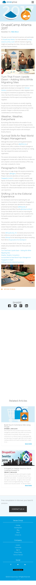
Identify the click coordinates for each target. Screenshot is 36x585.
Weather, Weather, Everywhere (10, 255)
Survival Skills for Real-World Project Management (16, 257)
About (18, 532)
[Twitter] (17, 564)
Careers (18, 545)
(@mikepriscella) (26, 209)
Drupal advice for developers (17, 240)
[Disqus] (18, 335)
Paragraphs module (7, 178)
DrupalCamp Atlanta (9, 39)
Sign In (18, 550)
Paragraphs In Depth (7, 260)
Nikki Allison (15, 32)
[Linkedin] (25, 564)
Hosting (18, 525)
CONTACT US (17, 509)
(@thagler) (12, 174)
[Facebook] (10, 564)
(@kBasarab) (21, 207)
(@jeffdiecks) (22, 144)
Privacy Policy (18, 552)
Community (18, 547)
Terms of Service (18, 555)
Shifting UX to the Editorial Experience (12, 262)
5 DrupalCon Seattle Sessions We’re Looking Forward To (17, 469)
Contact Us (18, 535)
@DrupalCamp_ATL (11, 233)
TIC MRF (18, 579)
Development (18, 527)
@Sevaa (7, 237)
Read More (28, 444)
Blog (18, 530)
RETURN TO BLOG (9, 289)
